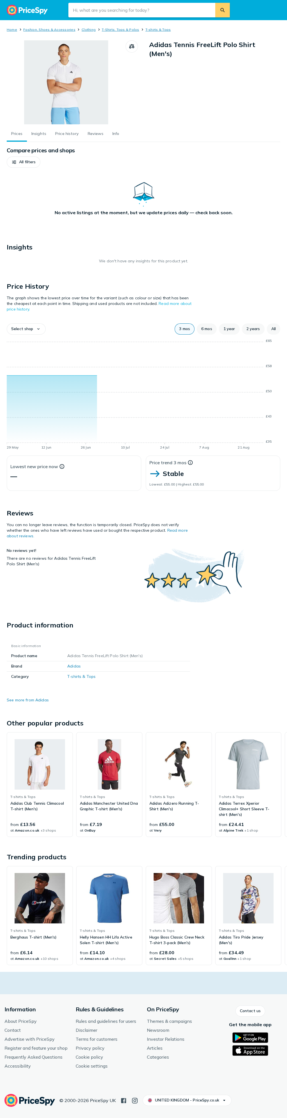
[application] (143, 395)
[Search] (222, 10)
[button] (23, 162)
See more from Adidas (28, 699)
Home (12, 29)
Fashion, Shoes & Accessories (49, 29)
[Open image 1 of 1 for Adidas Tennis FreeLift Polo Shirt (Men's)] (66, 82)
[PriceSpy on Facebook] (123, 1100)
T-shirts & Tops (158, 29)
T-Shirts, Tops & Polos (120, 29)
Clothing (89, 29)
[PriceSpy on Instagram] (134, 1100)
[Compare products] (132, 46)
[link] (40, 784)
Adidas (74, 666)
